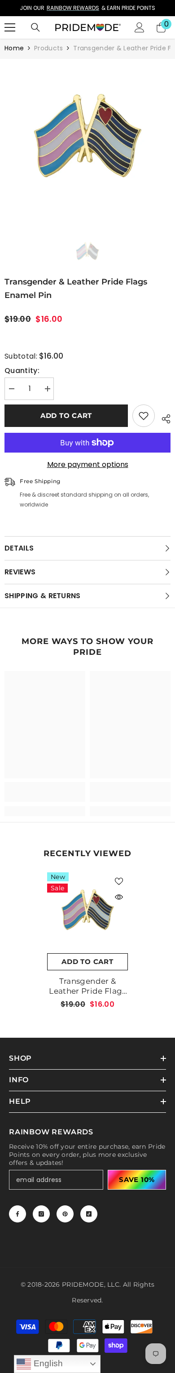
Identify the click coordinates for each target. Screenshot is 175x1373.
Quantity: (21, 371)
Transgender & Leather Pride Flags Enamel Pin (87, 986)
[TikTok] (88, 1213)
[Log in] (139, 27)
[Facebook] (17, 1213)
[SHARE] (163, 417)
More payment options (87, 465)
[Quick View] (119, 897)
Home (14, 48)
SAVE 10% (137, 1179)
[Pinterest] (65, 1213)
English (47, 1363)
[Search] (35, 27)
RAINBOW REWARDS (73, 8)
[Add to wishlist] (143, 415)
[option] (87, 8)
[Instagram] (41, 1213)
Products (48, 48)
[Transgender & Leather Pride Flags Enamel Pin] (87, 912)
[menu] (9, 27)
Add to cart (66, 415)
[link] (44, 792)
